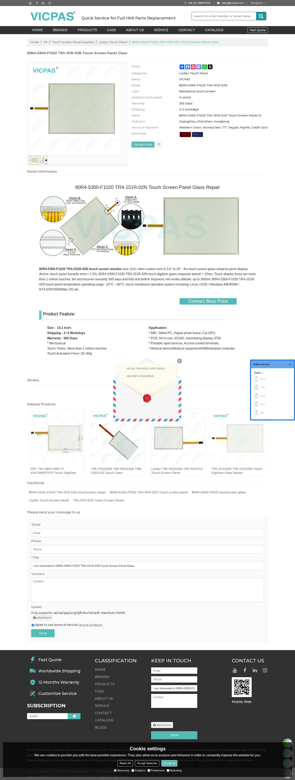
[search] (261, 16)
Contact (186, 30)
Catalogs (214, 30)
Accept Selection (147, 763)
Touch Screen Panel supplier (73, 42)
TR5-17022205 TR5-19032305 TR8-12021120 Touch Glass (116, 471)
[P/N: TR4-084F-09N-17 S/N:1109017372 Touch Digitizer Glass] (57, 438)
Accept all (169, 763)
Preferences (158, 770)
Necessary (123, 770)
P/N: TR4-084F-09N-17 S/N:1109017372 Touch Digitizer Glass (53, 471)
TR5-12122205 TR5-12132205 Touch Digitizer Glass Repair (236, 471)
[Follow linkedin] (43, 3)
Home (34, 42)
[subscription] (74, 716)
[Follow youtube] (30, 3)
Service (161, 30)
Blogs (101, 727)
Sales (257, 372)
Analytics (140, 770)
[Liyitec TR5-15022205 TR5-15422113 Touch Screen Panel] (177, 438)
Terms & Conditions (90, 624)
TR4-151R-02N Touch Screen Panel (98, 500)
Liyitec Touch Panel (113, 42)
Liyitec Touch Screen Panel (49, 500)
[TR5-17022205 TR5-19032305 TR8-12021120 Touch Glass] (117, 438)
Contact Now (143, 144)
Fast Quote (258, 30)
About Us (135, 30)
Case (111, 30)
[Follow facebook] (37, 3)
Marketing (175, 770)
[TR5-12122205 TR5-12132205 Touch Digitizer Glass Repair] (237, 438)
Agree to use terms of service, (68, 625)
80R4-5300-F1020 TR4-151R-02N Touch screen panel (149, 492)
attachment (44, 617)
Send (43, 633)
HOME (37, 30)
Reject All (125, 763)
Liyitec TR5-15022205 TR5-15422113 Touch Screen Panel (177, 471)
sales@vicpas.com (233, 2)
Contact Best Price (208, 301)
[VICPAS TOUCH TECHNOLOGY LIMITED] (53, 16)
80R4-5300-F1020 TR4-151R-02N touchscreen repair (67, 492)
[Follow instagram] (49, 3)
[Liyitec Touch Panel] (185, 134)
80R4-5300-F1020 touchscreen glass (219, 492)
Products (87, 30)
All (45, 42)
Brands (60, 30)
